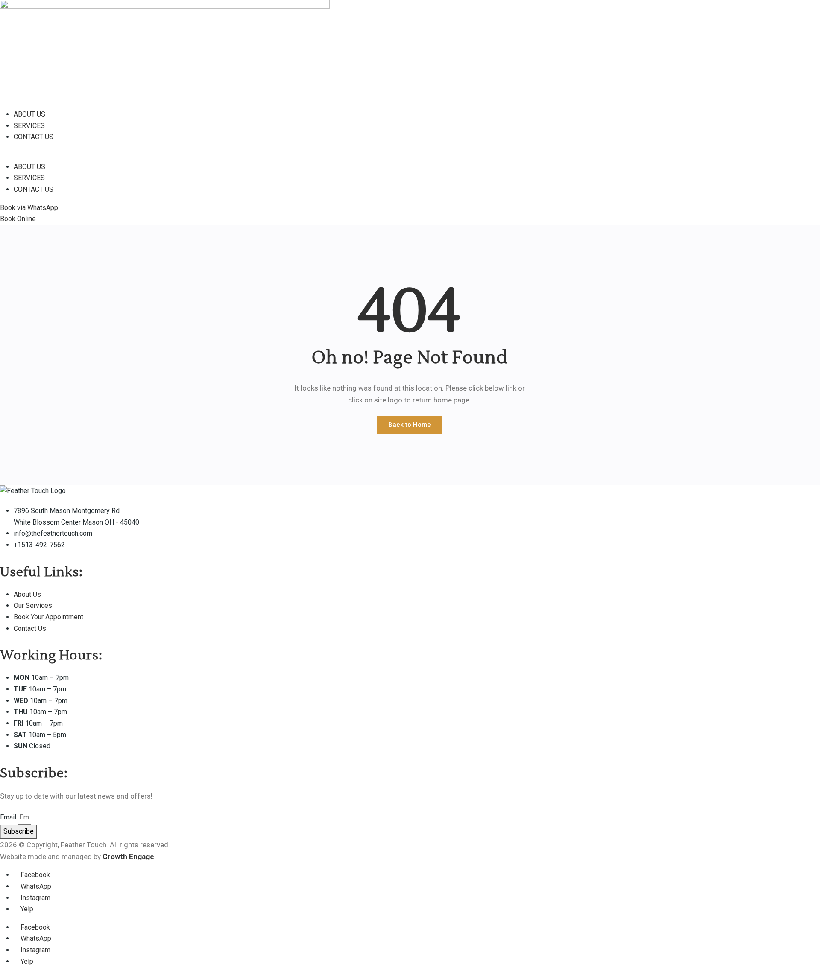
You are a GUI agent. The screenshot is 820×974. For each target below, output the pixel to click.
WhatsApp (35, 886)
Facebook (34, 875)
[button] (243, 155)
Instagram (34, 898)
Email (8, 817)
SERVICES (29, 126)
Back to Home (409, 425)
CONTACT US (33, 137)
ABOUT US (29, 114)
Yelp (26, 909)
